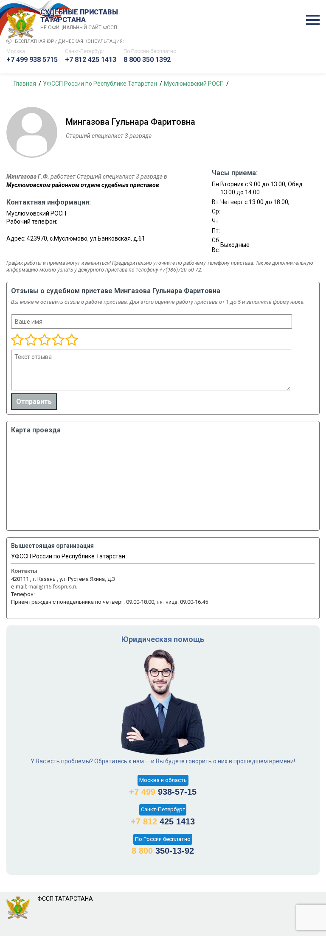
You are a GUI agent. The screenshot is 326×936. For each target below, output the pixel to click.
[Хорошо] (44, 340)
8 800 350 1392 (147, 60)
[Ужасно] (17, 340)
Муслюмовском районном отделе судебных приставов (82, 185)
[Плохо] (30, 340)
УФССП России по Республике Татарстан (68, 556)
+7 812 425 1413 (90, 60)
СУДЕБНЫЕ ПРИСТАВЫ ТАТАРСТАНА (79, 19)
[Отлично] (58, 340)
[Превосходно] (71, 340)
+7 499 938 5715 (32, 60)
